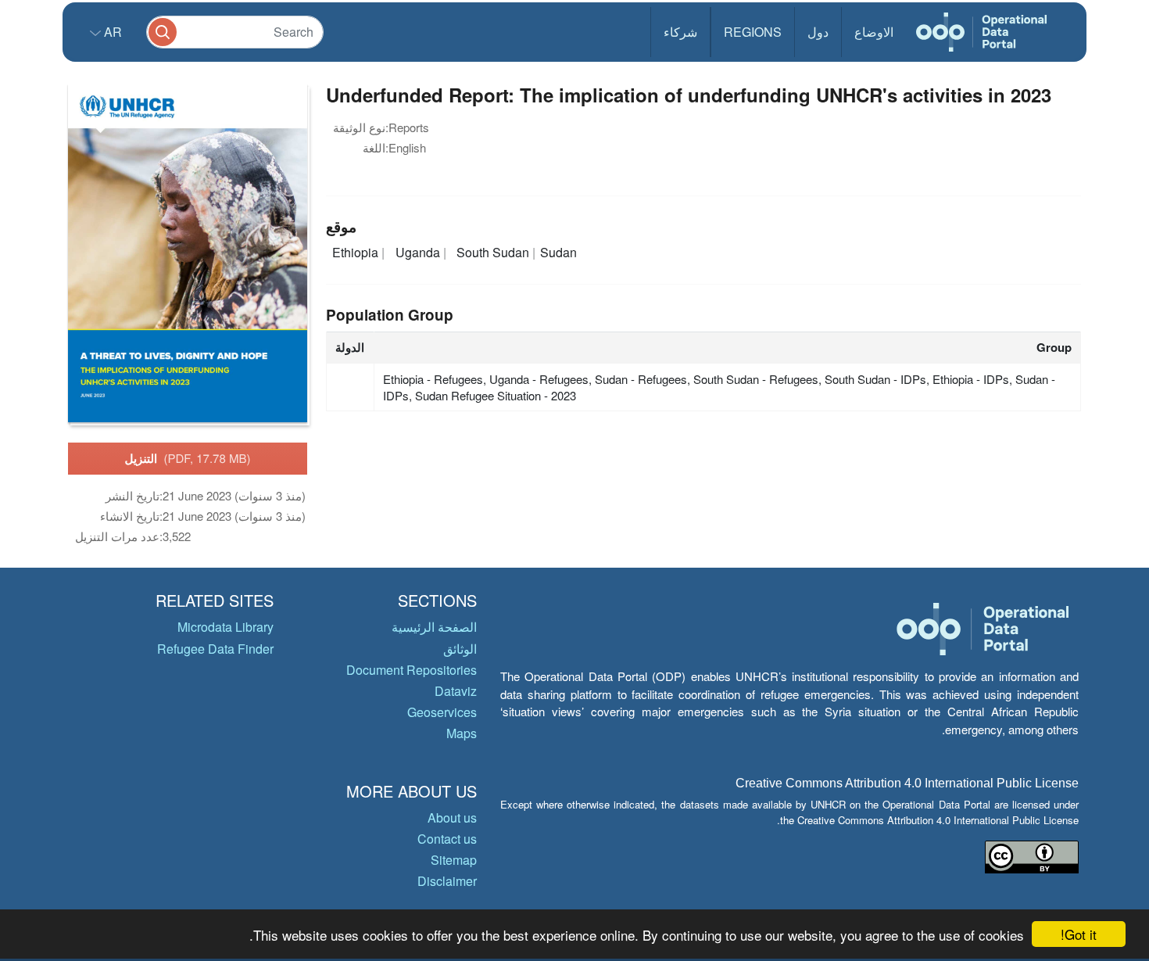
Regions (753, 32)
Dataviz (456, 691)
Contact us (447, 839)
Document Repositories (411, 670)
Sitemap (454, 860)
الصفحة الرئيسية (434, 627)
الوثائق (460, 649)
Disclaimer (447, 881)
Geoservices (442, 712)
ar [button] (111, 32)
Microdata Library (225, 627)
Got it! (1079, 934)
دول (818, 32)
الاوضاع (873, 32)
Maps (461, 733)
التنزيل (188, 458)
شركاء (680, 32)
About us (452, 818)
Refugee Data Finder (215, 649)
